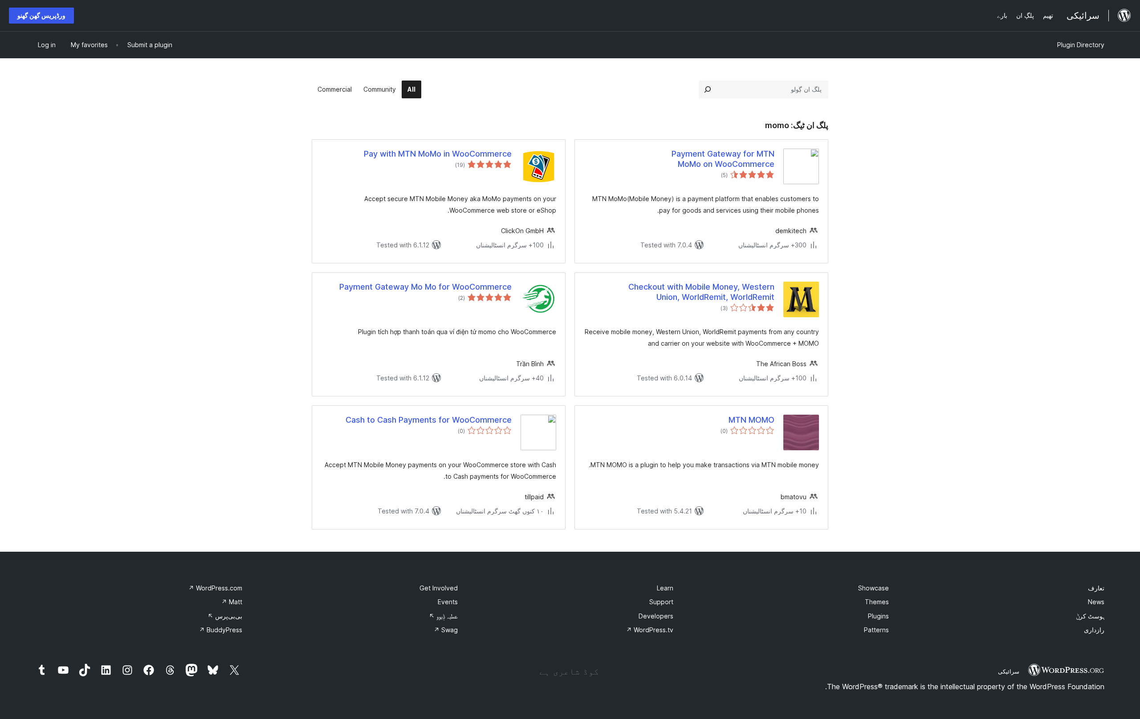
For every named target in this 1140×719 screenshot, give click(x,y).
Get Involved (438, 588)
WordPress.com (215, 588)
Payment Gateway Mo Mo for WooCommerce (425, 286)
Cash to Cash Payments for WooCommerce (429, 419)
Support (661, 602)
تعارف (1096, 588)
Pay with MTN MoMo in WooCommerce (438, 153)
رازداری (1094, 630)
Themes (877, 602)
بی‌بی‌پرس (225, 616)
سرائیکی (1008, 671)
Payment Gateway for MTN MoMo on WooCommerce (723, 159)
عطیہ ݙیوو (443, 616)
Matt (231, 602)
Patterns (876, 630)
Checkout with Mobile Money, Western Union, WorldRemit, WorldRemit (701, 292)
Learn (665, 588)
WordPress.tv (649, 630)
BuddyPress (220, 630)
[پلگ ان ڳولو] (708, 89)
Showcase (873, 588)
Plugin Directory (1080, 44)
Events (448, 602)
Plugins (878, 616)
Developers (656, 616)
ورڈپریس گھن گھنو (41, 15)
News (1096, 602)
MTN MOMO (751, 419)
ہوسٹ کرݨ (1090, 616)
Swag (446, 630)
